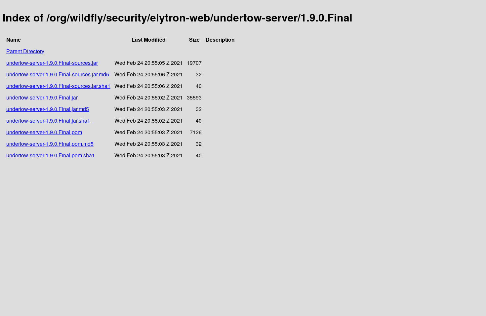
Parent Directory (25, 51)
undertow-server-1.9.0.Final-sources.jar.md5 (57, 74)
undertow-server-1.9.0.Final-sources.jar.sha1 (58, 86)
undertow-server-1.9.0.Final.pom (44, 132)
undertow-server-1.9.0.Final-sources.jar (52, 62)
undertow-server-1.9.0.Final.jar (42, 97)
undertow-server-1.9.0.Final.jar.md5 (47, 109)
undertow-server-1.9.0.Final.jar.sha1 (48, 120)
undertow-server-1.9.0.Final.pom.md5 (50, 143)
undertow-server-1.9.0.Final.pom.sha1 (50, 155)
